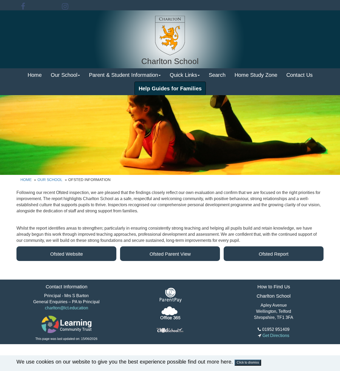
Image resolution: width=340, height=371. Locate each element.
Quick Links (183, 75)
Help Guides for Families (170, 88)
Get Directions (275, 335)
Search (217, 75)
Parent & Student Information (123, 75)
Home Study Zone (256, 75)
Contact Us (299, 75)
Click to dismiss (248, 362)
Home (35, 75)
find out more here (209, 362)
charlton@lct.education (66, 308)
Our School (64, 75)
